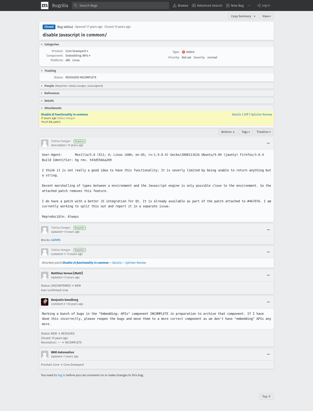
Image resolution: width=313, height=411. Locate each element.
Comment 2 (58, 304)
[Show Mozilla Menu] (44, 5)
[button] (263, 5)
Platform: (57, 60)
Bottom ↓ (228, 132)
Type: (176, 52)
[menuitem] (180, 5)
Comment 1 (58, 254)
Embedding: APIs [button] (78, 55)
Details (236, 114)
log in (62, 375)
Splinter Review (261, 114)
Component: (55, 55)
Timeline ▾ (264, 132)
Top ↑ (266, 396)
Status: (58, 77)
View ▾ (266, 16)
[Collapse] (268, 143)
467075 (55, 240)
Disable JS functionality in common (64, 114)
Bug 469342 (65, 27)
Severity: (199, 57)
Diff (246, 114)
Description (58, 145)
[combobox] (120, 5)
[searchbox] (120, 5)
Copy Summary (241, 16)
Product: (57, 51)
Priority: (173, 57)
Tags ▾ (246, 132)
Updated (56, 231)
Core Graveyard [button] (77, 51)
